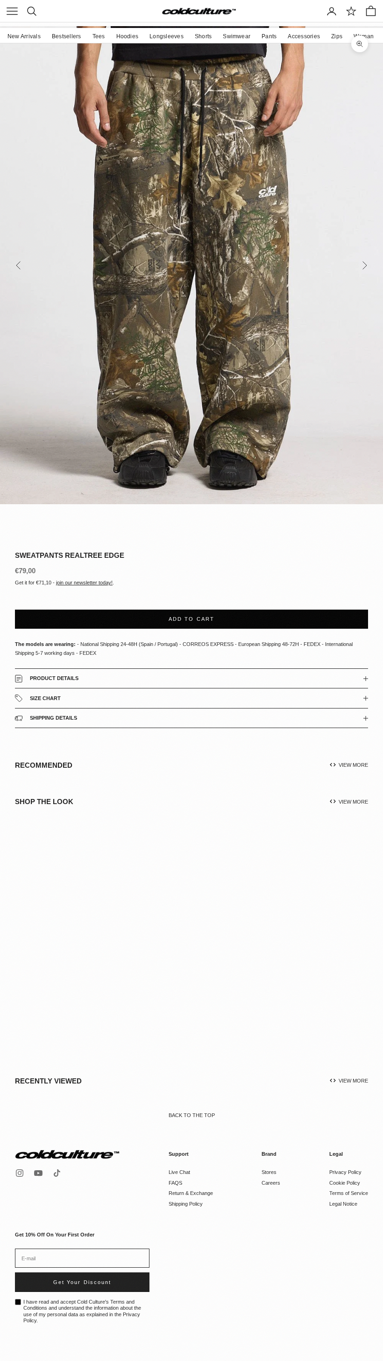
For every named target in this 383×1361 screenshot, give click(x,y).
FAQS (175, 1183)
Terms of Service (348, 1193)
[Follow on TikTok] (57, 1173)
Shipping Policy (186, 1204)
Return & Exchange (191, 1193)
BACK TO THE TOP (192, 1115)
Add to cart (191, 619)
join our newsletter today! (84, 582)
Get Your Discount (82, 1282)
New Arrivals (24, 36)
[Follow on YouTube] (38, 1173)
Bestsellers (66, 36)
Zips (336, 36)
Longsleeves (166, 36)
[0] (351, 11)
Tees (98, 36)
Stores (269, 1172)
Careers (271, 1183)
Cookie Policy (344, 1183)
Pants (269, 36)
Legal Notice (343, 1204)
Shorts (203, 36)
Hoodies (127, 36)
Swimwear (236, 36)
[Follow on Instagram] (19, 1173)
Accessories (304, 36)
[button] (91, 950)
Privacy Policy (345, 1172)
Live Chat (179, 1172)
